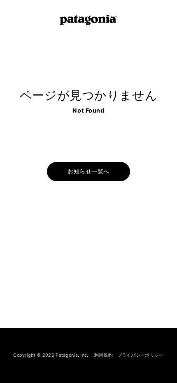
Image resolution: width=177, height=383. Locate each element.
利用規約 (103, 355)
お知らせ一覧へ (88, 171)
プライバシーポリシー (140, 355)
